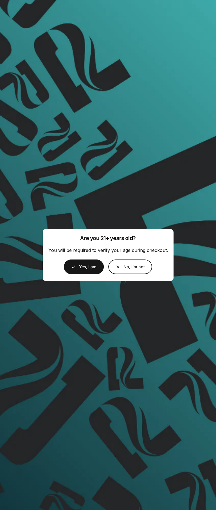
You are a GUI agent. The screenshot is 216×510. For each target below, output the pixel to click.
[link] (130, 266)
